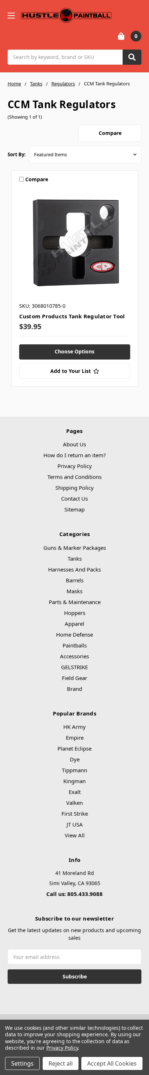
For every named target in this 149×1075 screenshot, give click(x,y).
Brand (74, 688)
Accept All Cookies (112, 1063)
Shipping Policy (74, 487)
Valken (74, 802)
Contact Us (74, 498)
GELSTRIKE (74, 667)
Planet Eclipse (74, 748)
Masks (74, 591)
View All (75, 835)
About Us (74, 444)
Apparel (74, 623)
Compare (110, 132)
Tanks (75, 558)
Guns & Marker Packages (74, 547)
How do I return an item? (74, 455)
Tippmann (74, 770)
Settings (22, 1063)
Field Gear (74, 677)
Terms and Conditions (74, 476)
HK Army (74, 726)
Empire (75, 737)
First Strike (74, 813)
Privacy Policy (75, 465)
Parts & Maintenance (75, 602)
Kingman (74, 781)
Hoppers (74, 612)
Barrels (75, 580)
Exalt (75, 791)
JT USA (75, 824)
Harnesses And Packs (74, 569)
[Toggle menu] (11, 15)
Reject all (60, 1063)
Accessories (74, 656)
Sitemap (74, 509)
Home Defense (74, 634)
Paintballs (75, 645)
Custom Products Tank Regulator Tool (72, 316)
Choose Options (74, 351)
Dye (75, 759)
